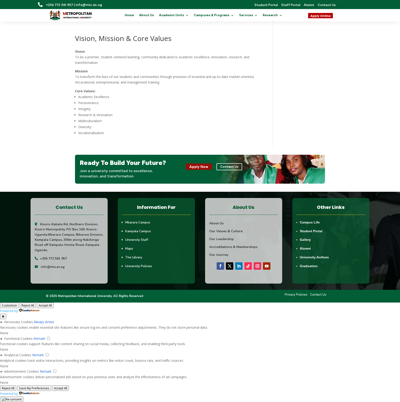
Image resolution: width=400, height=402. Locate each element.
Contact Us (318, 294)
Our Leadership (221, 239)
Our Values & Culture (226, 231)
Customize (9, 305)
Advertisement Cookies (21, 371)
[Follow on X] (229, 266)
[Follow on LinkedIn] (239, 266)
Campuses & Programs (211, 15)
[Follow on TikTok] (248, 266)
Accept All (45, 305)
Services (246, 15)
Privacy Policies (296, 294)
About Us (146, 15)
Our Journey (218, 255)
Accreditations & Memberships (233, 247)
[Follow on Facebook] (220, 266)
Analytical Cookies (17, 355)
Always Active (44, 322)
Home (129, 15)
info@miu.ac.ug (53, 267)
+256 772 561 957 (53, 258)
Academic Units (171, 15)
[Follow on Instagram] (257, 266)
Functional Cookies (18, 338)
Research (270, 15)
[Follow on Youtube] (266, 266)
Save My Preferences (34, 388)
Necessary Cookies (18, 322)
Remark (39, 338)
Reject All (28, 305)
